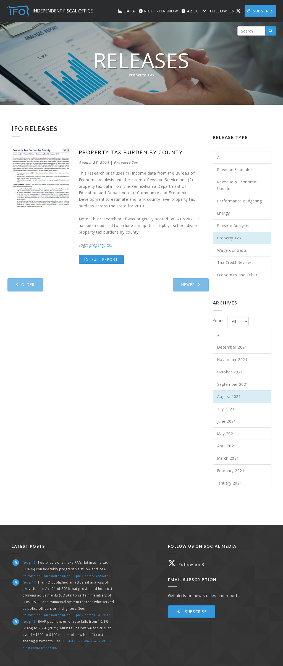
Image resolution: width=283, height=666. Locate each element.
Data (128, 11)
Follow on (226, 11)
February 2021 (231, 470)
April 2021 (226, 445)
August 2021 (229, 396)
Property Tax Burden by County (131, 152)
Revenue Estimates (235, 169)
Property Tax (229, 237)
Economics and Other (237, 274)
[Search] (270, 31)
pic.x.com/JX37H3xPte (93, 615)
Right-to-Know (160, 11)
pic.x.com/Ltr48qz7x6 (39, 648)
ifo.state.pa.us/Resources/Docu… (48, 576)
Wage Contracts (232, 250)
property (96, 245)
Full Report (107, 259)
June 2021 (226, 421)
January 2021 (229, 483)
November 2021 (232, 359)
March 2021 (228, 458)
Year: (218, 320)
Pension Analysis (233, 225)
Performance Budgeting (239, 201)
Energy (223, 213)
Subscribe (264, 11)
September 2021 (232, 384)
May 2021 (226, 433)
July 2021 (226, 408)
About (194, 11)
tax (109, 245)
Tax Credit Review (234, 262)
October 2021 (230, 372)
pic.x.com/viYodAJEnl (93, 576)
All (219, 157)
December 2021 (232, 347)
